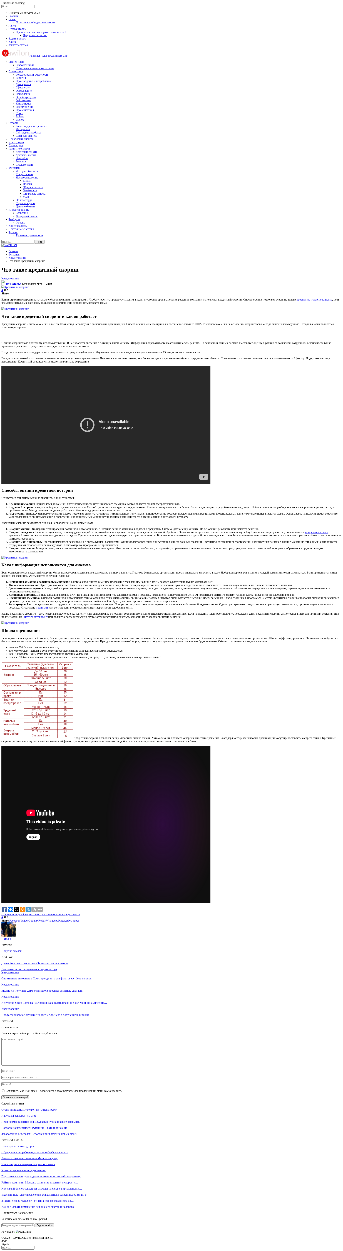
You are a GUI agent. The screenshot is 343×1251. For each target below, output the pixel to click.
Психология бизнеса (21, 138)
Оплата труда (24, 200)
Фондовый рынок (27, 216)
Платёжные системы (21, 228)
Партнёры (22, 158)
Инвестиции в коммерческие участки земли (28, 1164)
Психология (23, 93)
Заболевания (23, 100)
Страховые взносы (34, 193)
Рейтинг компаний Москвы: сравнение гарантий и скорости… (39, 1182)
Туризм (13, 232)
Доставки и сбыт (26, 155)
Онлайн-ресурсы (26, 97)
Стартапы (22, 212)
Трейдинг (14, 219)
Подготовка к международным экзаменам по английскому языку (41, 1176)
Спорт (19, 113)
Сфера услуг (23, 87)
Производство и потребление (34, 81)
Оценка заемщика (12, 914)
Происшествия (25, 109)
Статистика (16, 71)
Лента (12, 25)
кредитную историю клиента (314, 299)
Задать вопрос (17, 38)
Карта (12, 41)
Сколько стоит (24, 164)
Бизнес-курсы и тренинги (31, 126)
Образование (24, 90)
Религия (21, 77)
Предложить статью (35, 35)
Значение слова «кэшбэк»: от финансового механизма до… (37, 1200)
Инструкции (16, 142)
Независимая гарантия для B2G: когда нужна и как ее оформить (40, 1121)
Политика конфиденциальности (35, 22)
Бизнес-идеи (16, 61)
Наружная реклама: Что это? (18, 1115)
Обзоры (13, 122)
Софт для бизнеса (26, 135)
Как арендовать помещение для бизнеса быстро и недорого (37, 1206)
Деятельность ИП (26, 151)
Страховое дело (25, 203)
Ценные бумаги (25, 206)
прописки (42, 607)
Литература (16, 145)
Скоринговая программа (38, 914)
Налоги (27, 183)
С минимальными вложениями (35, 68)
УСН (26, 196)
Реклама (21, 161)
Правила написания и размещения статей (41, 32)
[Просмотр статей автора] (8, 935)
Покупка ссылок (11, 950)
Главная (13, 16)
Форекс (20, 222)
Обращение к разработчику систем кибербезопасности (34, 1152)
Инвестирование (19, 209)
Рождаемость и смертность (32, 74)
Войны (20, 116)
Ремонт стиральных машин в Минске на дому (29, 1158)
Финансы (14, 167)
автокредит (41, 616)
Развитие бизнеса (19, 148)
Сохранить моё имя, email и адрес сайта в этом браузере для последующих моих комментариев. (64, 1090)
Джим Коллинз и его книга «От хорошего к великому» (34, 963)
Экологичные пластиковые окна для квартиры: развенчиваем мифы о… (45, 1194)
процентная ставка (316, 532)
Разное (20, 119)
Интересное (23, 129)
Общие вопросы (33, 187)
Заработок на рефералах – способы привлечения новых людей (39, 1133)
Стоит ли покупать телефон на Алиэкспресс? (29, 1109)
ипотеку (27, 616)
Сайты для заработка (28, 132)
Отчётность (30, 190)
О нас (12, 19)
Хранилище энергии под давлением (23, 1170)
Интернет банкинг (27, 171)
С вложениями (25, 64)
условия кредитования (66, 914)
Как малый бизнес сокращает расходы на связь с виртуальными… (41, 1188)
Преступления (24, 106)
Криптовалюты (18, 225)
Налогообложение (27, 177)
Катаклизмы (23, 103)
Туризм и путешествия (29, 235)
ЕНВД (27, 180)
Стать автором (17, 28)
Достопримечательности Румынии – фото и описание (34, 1127)
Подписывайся (45, 1225)
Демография (23, 84)
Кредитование (24, 174)
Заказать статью (18, 44)
